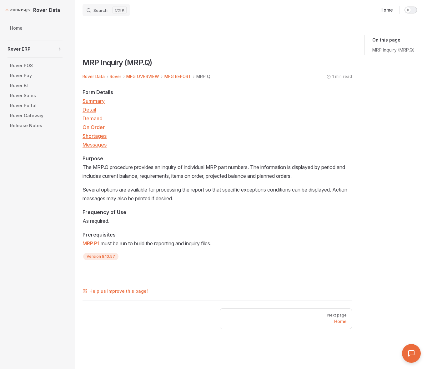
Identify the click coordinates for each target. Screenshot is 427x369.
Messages (95, 145)
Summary (94, 101)
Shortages (95, 136)
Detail (89, 110)
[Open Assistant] (411, 353)
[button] (60, 49)
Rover (115, 76)
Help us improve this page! (118, 291)
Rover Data (94, 76)
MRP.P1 (92, 243)
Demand (93, 118)
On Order (94, 127)
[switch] (410, 10)
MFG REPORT (177, 76)
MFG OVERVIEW (142, 76)
